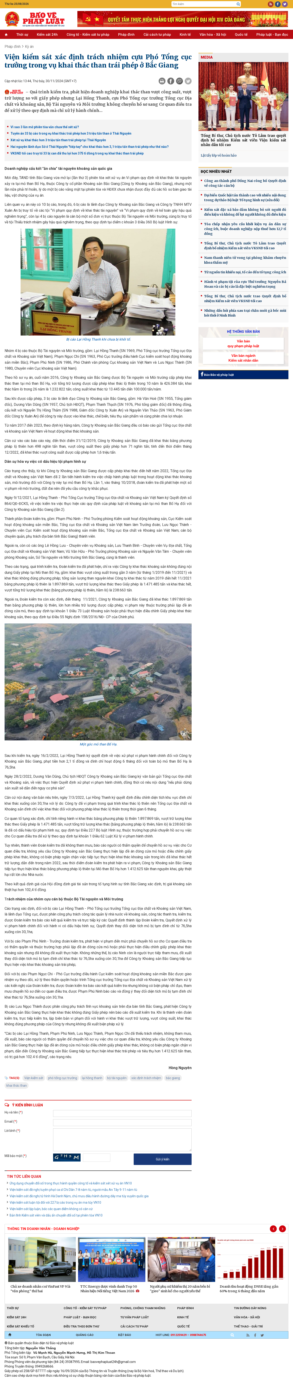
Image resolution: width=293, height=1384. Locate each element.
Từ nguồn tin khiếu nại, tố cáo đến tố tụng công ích (245, 272)
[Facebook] (170, 81)
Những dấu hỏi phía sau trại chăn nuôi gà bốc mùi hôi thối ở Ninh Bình (245, 313)
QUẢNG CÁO (84, 1335)
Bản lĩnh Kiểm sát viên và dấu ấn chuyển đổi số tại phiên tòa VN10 (56, 1215)
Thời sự (22, 35)
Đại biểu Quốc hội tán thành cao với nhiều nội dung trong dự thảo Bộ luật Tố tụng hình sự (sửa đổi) (245, 197)
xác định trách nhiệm (146, 1078)
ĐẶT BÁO (124, 1335)
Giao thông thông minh (51, 1382)
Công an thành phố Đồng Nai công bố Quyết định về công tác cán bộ (245, 183)
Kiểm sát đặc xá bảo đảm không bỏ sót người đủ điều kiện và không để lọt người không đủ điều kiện (245, 212)
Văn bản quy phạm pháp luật (243, 343)
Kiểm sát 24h (47, 35)
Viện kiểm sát (33, 1078)
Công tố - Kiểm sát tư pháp (88, 35)
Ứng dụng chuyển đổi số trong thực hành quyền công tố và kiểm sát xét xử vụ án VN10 (71, 1183)
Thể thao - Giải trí (248, 1326)
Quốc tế (241, 35)
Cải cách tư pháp (157, 35)
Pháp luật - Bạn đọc (272, 35)
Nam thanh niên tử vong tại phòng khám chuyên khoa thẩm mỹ (245, 260)
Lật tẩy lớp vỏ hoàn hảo (219, 155)
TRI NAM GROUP (18, 1382)
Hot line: (181, 1335)
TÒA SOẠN (43, 1335)
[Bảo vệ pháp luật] (38, 19)
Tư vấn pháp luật (134, 1317)
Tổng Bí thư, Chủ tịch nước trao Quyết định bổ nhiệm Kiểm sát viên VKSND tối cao (245, 298)
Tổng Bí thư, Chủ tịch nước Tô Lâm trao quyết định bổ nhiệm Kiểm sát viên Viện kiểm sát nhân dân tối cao (243, 140)
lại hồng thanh (92, 1078)
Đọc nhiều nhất (216, 171)
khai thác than (16, 1085)
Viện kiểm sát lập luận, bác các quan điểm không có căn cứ (51, 1209)
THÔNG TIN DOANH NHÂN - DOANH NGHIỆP (43, 1229)
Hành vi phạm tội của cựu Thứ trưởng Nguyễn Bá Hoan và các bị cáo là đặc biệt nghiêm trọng (245, 284)
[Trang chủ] (10, 1335)
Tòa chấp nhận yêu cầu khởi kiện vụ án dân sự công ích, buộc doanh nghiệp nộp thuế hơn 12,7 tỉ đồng (245, 229)
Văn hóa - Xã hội (213, 35)
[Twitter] (188, 81)
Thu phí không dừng (86, 1382)
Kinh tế (185, 35)
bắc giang (173, 1078)
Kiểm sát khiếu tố (20, 1326)
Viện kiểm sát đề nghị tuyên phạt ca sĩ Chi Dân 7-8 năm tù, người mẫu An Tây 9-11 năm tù (73, 1190)
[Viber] (179, 81)
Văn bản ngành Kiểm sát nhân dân (243, 358)
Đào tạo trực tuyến (118, 1382)
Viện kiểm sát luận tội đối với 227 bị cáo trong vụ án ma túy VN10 (55, 1202)
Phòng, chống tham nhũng (142, 1308)
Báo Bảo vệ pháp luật (218, 374)
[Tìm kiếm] (238, 4)
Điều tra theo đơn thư (81, 1326)
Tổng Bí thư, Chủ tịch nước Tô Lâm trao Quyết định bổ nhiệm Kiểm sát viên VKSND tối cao (245, 245)
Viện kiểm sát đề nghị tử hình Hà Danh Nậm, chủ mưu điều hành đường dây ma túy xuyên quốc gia (79, 1196)
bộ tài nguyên (117, 1078)
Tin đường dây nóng (250, 1308)
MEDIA (207, 57)
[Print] (162, 81)
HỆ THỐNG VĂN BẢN (243, 332)
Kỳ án (29, 46)
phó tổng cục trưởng (62, 1078)
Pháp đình (126, 35)
